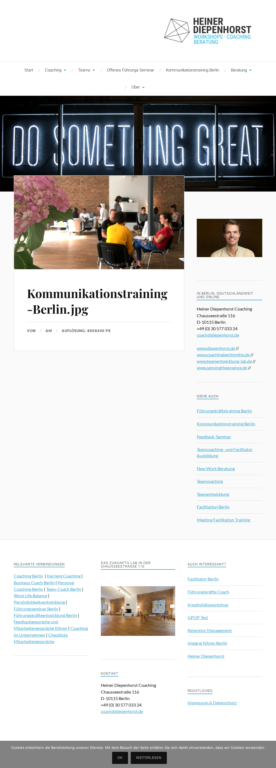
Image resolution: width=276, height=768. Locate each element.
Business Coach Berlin (34, 582)
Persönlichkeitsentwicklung (39, 602)
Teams (84, 70)
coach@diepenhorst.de (218, 334)
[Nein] (269, 754)
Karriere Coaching (64, 575)
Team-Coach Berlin (63, 589)
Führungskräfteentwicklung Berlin (45, 615)
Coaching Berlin (28, 575)
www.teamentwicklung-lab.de (224, 361)
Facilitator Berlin (203, 578)
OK (120, 758)
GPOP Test (198, 617)
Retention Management (210, 630)
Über (136, 87)
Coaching (53, 70)
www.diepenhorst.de (216, 348)
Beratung (239, 70)
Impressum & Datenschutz (212, 702)
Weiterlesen (148, 758)
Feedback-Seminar (214, 436)
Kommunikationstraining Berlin (192, 70)
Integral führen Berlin (207, 643)
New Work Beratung (216, 468)
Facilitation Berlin (213, 506)
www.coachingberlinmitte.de (223, 354)
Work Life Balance (30, 595)
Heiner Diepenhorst (206, 655)
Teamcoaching (210, 481)
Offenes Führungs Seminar (130, 70)
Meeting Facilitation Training (223, 519)
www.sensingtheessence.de (222, 367)
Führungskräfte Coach (208, 591)
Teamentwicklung (213, 494)
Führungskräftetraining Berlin (224, 410)
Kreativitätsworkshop (208, 604)
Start (29, 70)
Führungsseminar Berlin (36, 608)
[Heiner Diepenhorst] (138, 30)
